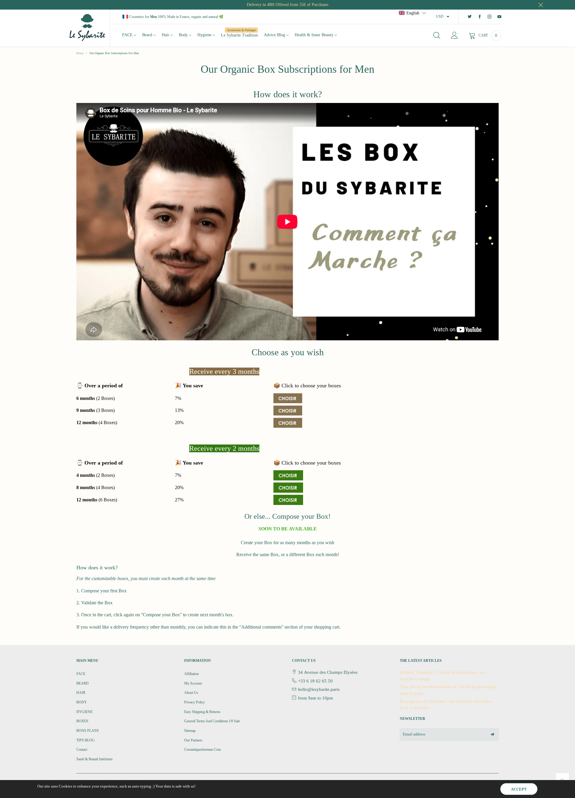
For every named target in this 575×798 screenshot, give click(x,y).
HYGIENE (84, 712)
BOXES (82, 721)
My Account (193, 683)
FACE (128, 35)
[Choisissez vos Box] (288, 487)
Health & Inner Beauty (315, 35)
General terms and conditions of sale (212, 721)
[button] (492, 735)
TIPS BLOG (85, 740)
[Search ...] (437, 36)
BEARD (82, 683)
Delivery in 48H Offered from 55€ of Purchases (287, 4)
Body (184, 35)
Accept (519, 789)
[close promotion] (540, 5)
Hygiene (205, 35)
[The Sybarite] (87, 27)
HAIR (80, 693)
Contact (81, 749)
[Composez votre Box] (287, 422)
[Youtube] (499, 17)
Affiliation (191, 674)
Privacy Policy (194, 702)
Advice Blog (275, 35)
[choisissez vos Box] (288, 474)
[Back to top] (562, 779)
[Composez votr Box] (287, 409)
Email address (414, 734)
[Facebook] (480, 17)
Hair (166, 35)
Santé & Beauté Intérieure (94, 759)
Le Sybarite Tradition (239, 34)
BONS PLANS (87, 731)
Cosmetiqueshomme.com (202, 749)
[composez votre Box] (287, 397)
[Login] (454, 36)
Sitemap (190, 731)
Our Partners (193, 740)
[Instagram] (489, 17)
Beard (147, 35)
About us (191, 693)
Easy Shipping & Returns (202, 712)
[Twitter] (470, 17)
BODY (81, 702)
